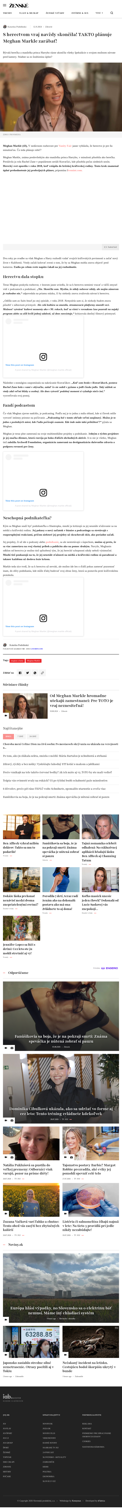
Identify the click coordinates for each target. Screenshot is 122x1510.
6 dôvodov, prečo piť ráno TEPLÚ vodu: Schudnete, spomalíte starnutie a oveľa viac (54, 789)
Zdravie (7, 1467)
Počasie (7, 1476)
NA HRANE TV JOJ (50, 1448)
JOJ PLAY (7, 1428)
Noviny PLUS (49, 1433)
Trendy (7, 13)
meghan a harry (17, 661)
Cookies (86, 1441)
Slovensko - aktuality (54, 1457)
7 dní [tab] (20, 736)
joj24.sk (46, 1428)
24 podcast (48, 1452)
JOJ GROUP (8, 1443)
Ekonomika (48, 1476)
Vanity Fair (65, 145)
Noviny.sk (48, 1424)
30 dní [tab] (32, 736)
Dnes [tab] (8, 736)
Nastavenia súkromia (93, 1447)
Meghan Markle (33, 661)
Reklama (87, 1424)
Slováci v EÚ (49, 1481)
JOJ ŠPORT (7, 1433)
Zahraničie (48, 1462)
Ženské (6, 1452)
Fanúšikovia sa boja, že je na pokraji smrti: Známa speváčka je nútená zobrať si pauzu (56, 797)
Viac (98, 13)
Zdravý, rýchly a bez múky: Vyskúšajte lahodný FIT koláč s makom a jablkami (51, 764)
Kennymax (76, 1501)
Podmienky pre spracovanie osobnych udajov (96, 1435)
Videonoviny (49, 1438)
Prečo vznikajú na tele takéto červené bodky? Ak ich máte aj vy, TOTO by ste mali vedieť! (57, 772)
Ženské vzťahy (55, 13)
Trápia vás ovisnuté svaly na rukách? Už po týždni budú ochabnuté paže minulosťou (55, 780)
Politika (47, 1472)
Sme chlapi (8, 1462)
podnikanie (52, 541)
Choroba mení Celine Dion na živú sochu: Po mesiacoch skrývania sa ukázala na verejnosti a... (60, 745)
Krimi (45, 1467)
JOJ (4, 1424)
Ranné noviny (50, 1443)
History (7, 1472)
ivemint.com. (75, 170)
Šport (6, 1448)
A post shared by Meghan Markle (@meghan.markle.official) (43, 370)
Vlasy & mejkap (28, 13)
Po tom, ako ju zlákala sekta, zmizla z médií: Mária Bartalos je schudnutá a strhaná (55, 756)
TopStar (7, 1457)
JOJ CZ (6, 1438)
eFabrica (101, 1501)
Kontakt (86, 1428)
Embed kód (112, 247)
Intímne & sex (80, 13)
